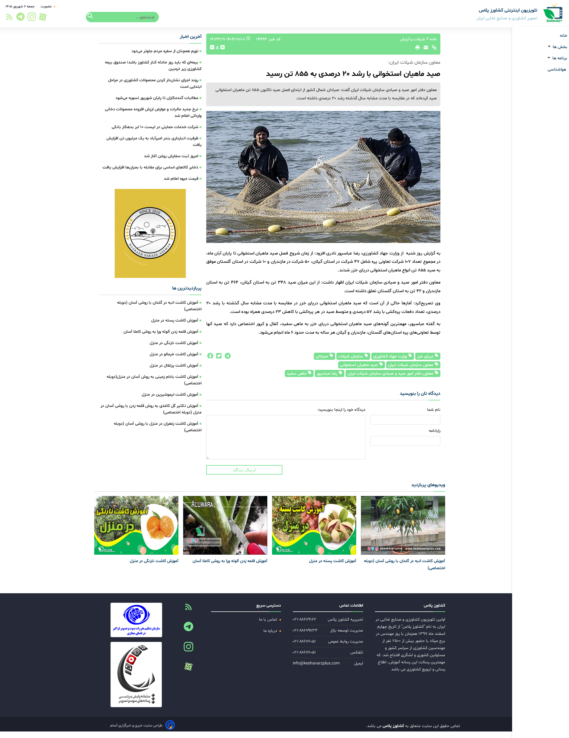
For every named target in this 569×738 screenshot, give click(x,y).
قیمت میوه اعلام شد (181, 179)
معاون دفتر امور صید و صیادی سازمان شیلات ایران (390, 373)
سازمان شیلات (351, 356)
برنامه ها (559, 58)
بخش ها (559, 47)
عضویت (46, 6)
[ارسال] (424, 49)
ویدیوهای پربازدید (428, 485)
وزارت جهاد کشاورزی (390, 356)
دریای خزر (425, 356)
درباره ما (270, 631)
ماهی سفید (297, 373)
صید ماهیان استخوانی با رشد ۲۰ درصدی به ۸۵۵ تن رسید (353, 74)
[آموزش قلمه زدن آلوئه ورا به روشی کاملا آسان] (225, 525)
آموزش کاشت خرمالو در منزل (174, 354)
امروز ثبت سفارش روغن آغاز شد (171, 156)
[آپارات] (42, 16)
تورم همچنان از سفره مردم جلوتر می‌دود (165, 51)
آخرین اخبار (191, 37)
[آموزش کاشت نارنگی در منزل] (136, 525)
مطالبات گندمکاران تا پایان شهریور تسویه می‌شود (157, 98)
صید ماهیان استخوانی (359, 365)
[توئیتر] (217, 357)
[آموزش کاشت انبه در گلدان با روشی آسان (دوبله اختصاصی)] (403, 525)
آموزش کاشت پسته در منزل (174, 320)
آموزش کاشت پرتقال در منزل (174, 365)
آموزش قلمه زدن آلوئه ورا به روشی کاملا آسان (161, 332)
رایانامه (434, 431)
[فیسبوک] (209, 357)
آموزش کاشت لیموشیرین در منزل (170, 394)
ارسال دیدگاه (244, 469)
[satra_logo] (136, 620)
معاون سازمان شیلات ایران (411, 365)
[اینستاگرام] (32, 18)
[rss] (9, 18)
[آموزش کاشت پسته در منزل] (314, 525)
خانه (563, 36)
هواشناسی (557, 69)
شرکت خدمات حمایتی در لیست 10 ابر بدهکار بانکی (155, 127)
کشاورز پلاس (392, 726)
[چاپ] (416, 49)
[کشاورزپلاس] (553, 13)
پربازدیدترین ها (187, 288)
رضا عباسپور (327, 373)
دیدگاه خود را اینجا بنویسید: (341, 410)
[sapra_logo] (136, 674)
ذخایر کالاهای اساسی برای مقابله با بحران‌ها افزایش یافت (150, 167)
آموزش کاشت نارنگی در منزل (174, 343)
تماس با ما (268, 619)
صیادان (322, 356)
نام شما (433, 410)
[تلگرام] (20, 18)
